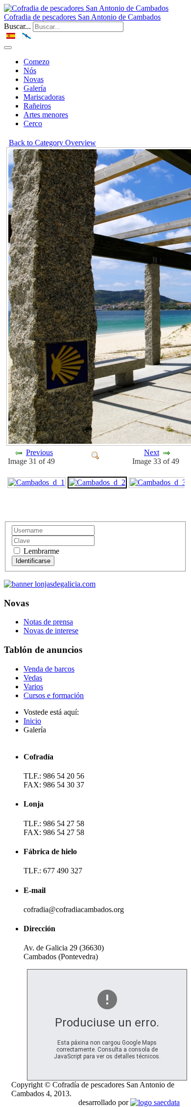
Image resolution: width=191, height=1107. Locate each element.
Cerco (33, 123)
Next (151, 452)
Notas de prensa (48, 622)
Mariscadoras (44, 97)
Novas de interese (51, 630)
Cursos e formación (54, 695)
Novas (34, 79)
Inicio (32, 721)
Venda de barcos (49, 669)
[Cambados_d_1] (36, 482)
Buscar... (17, 26)
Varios (33, 686)
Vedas (33, 678)
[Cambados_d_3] (158, 482)
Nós (30, 70)
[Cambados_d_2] (95, 455)
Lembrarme (40, 551)
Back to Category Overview (52, 142)
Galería (35, 88)
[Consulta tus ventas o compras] (50, 584)
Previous (39, 452)
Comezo (36, 61)
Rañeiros (37, 106)
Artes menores (46, 114)
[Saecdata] (155, 1102)
